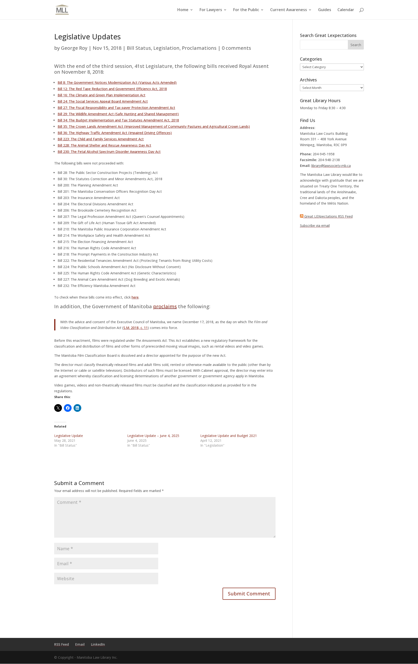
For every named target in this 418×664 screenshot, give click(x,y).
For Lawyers (211, 10)
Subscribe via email (315, 225)
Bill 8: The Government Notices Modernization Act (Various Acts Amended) (117, 82)
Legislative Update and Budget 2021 (228, 435)
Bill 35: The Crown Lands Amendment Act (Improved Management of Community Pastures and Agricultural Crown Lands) (154, 126)
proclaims (165, 306)
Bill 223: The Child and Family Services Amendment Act (101, 139)
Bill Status (139, 48)
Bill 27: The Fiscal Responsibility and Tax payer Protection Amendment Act (116, 107)
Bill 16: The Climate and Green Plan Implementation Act (101, 95)
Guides (324, 10)
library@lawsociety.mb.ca (331, 165)
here (135, 297)
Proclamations (199, 48)
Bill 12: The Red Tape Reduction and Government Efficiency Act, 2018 (112, 88)
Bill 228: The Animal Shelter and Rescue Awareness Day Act (104, 145)
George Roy (74, 48)
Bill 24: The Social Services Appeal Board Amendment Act (103, 101)
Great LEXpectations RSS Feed (328, 216)
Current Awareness (288, 10)
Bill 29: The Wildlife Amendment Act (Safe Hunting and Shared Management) (118, 114)
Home (182, 10)
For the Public (246, 10)
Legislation (166, 48)
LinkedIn (98, 644)
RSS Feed (61, 644)
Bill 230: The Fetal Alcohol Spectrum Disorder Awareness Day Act (109, 151)
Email (80, 644)
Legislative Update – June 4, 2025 (153, 435)
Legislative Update (68, 435)
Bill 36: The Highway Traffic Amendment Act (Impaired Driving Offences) (115, 132)
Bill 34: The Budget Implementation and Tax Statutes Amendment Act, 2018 (118, 120)
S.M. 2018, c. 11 (135, 327)
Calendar (345, 10)
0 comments (236, 48)
